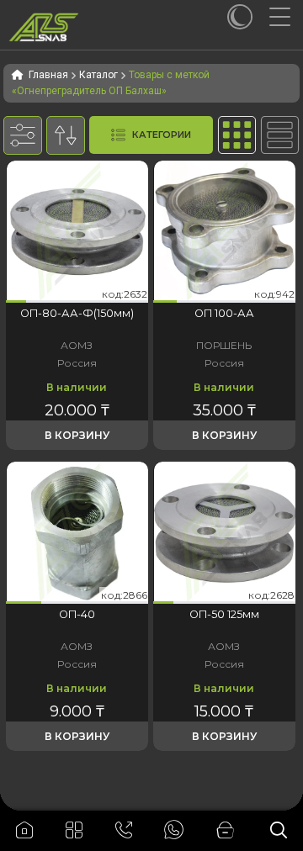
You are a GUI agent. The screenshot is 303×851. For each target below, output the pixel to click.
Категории (161, 134)
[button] (16, 301)
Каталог (98, 75)
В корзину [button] (77, 435)
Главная (48, 75)
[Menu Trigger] (286, 17)
